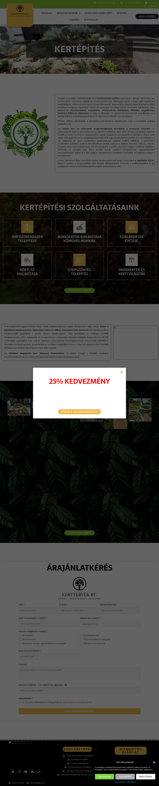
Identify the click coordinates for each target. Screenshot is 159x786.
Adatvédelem (131, 782)
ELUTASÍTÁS (125, 776)
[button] (154, 762)
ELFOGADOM (105, 776)
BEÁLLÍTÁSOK (145, 776)
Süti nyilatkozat (119, 782)
